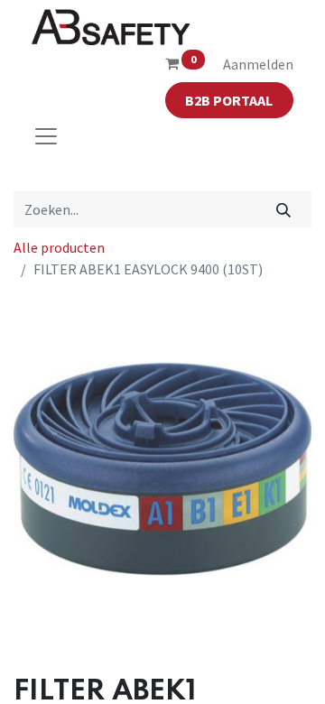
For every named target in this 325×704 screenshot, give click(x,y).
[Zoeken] (283, 208)
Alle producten (59, 247)
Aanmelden (258, 64)
